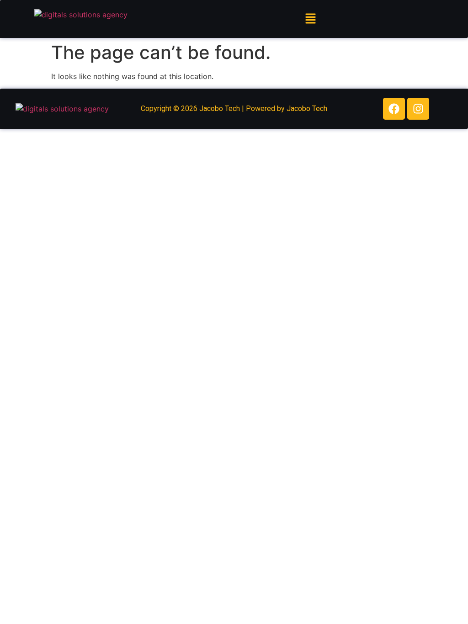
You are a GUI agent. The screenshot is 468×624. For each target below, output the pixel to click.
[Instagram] (418, 109)
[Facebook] (394, 109)
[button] (310, 19)
